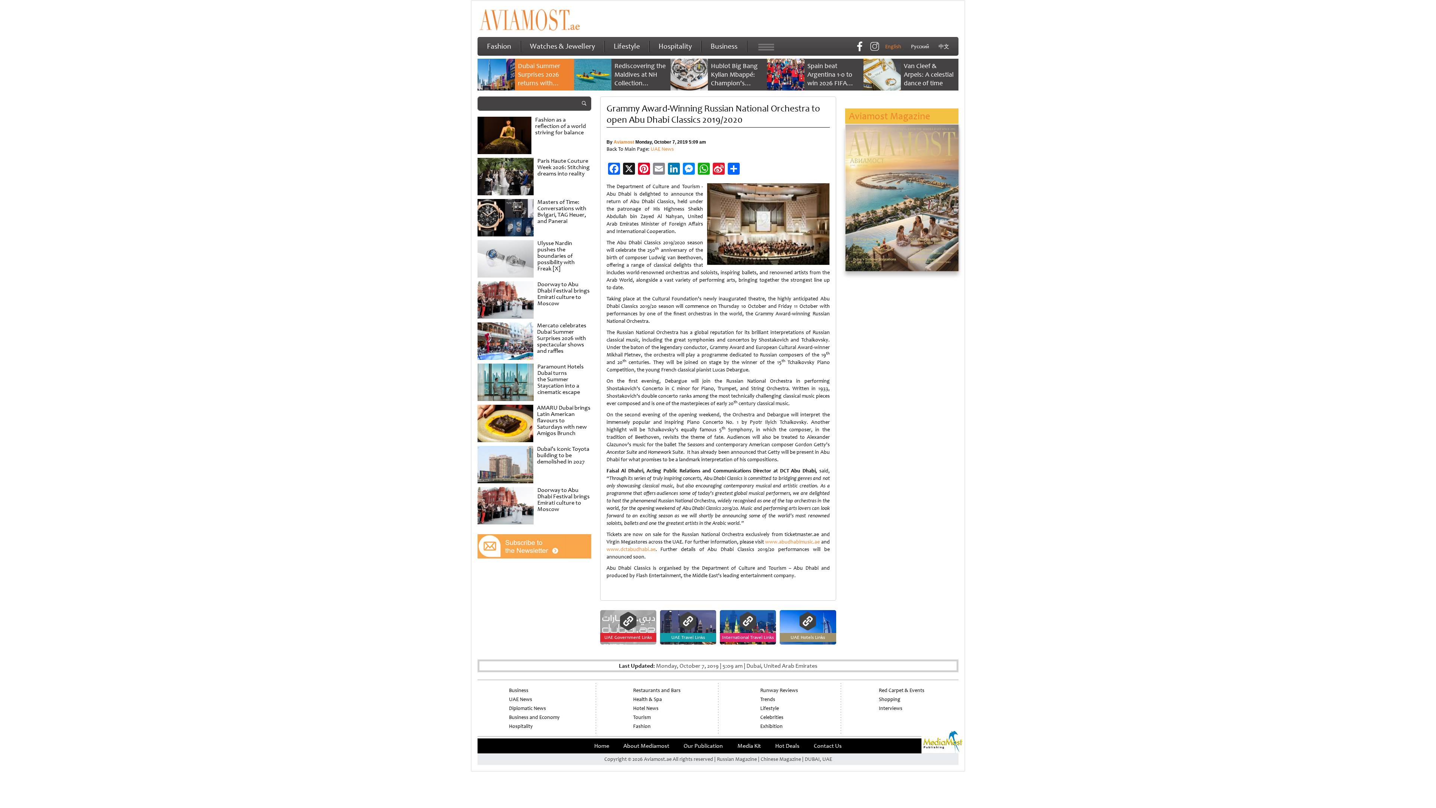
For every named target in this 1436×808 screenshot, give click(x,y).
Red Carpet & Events (901, 690)
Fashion (499, 46)
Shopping (889, 699)
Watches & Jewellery (562, 46)
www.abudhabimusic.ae (792, 542)
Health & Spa (647, 699)
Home (601, 746)
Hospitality (675, 46)
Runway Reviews (779, 690)
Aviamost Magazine (889, 116)
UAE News (662, 149)
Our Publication (703, 746)
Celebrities (771, 717)
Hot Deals (787, 746)
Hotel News (646, 708)
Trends (767, 699)
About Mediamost (646, 746)
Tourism (642, 717)
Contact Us (828, 746)
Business (724, 46)
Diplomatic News (527, 708)
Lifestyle (627, 46)
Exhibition (771, 726)
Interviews (890, 708)
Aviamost (624, 142)
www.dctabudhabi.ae (631, 549)
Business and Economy (534, 717)
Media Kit (749, 746)
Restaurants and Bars (657, 690)
